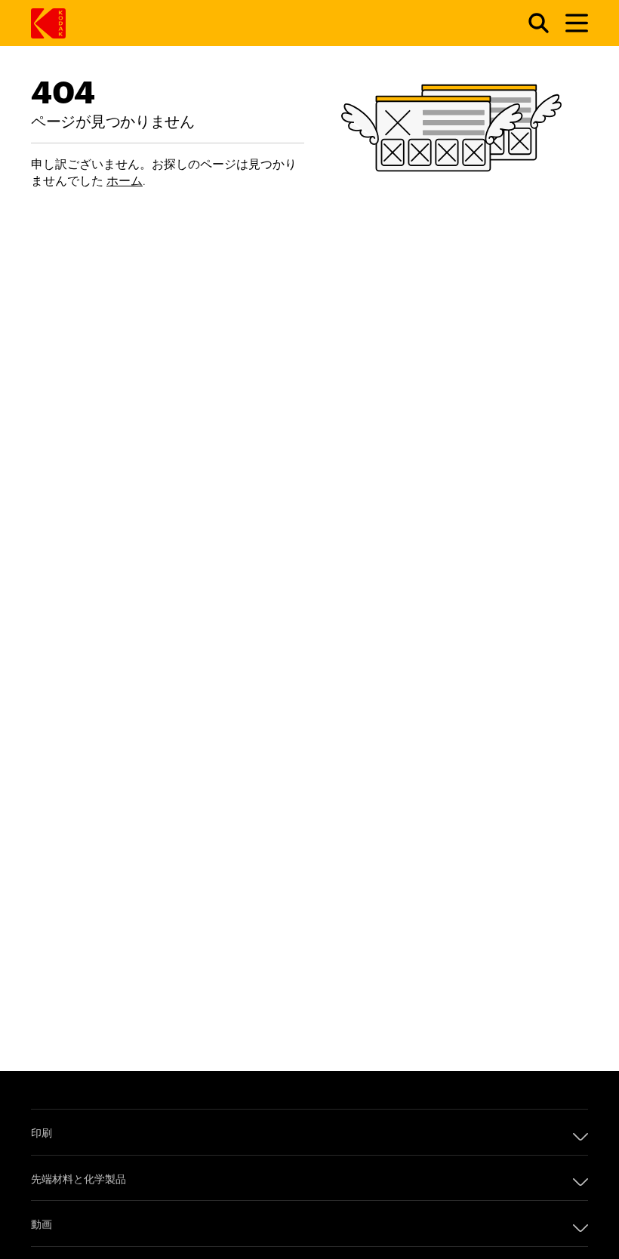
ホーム (124, 180)
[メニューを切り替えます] (570, 23)
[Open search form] (530, 23)
